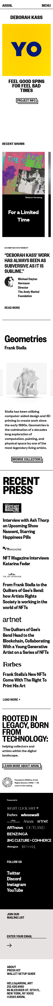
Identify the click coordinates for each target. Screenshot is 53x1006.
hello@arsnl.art (20, 983)
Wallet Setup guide (21, 973)
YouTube (15, 890)
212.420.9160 (15, 986)
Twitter (13, 872)
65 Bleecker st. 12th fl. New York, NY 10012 (23, 991)
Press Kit (14, 970)
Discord (14, 878)
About (11, 966)
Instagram (16, 884)
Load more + (11, 699)
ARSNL (7, 5)
